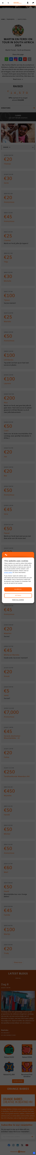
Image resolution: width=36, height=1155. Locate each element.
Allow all (18, 589)
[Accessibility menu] (34, 1153)
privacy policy (8, 572)
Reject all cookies (18, 600)
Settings (18, 595)
